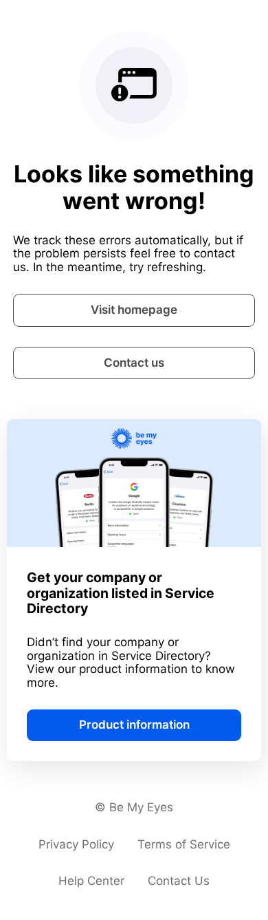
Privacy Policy (76, 844)
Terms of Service (183, 844)
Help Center (91, 881)
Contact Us (179, 881)
